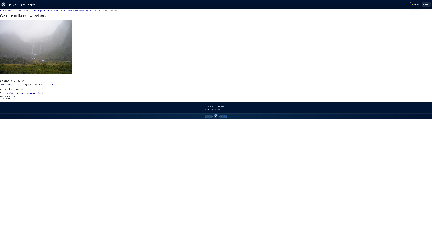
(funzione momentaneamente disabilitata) (26, 93)
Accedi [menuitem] (223, 116)
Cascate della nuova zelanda (12, 84)
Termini (220, 106)
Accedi (426, 4)
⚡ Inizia (415, 4)
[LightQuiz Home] (216, 116)
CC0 (51, 84)
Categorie (31, 4)
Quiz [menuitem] (208, 116)
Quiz (22, 4)
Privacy (211, 106)
